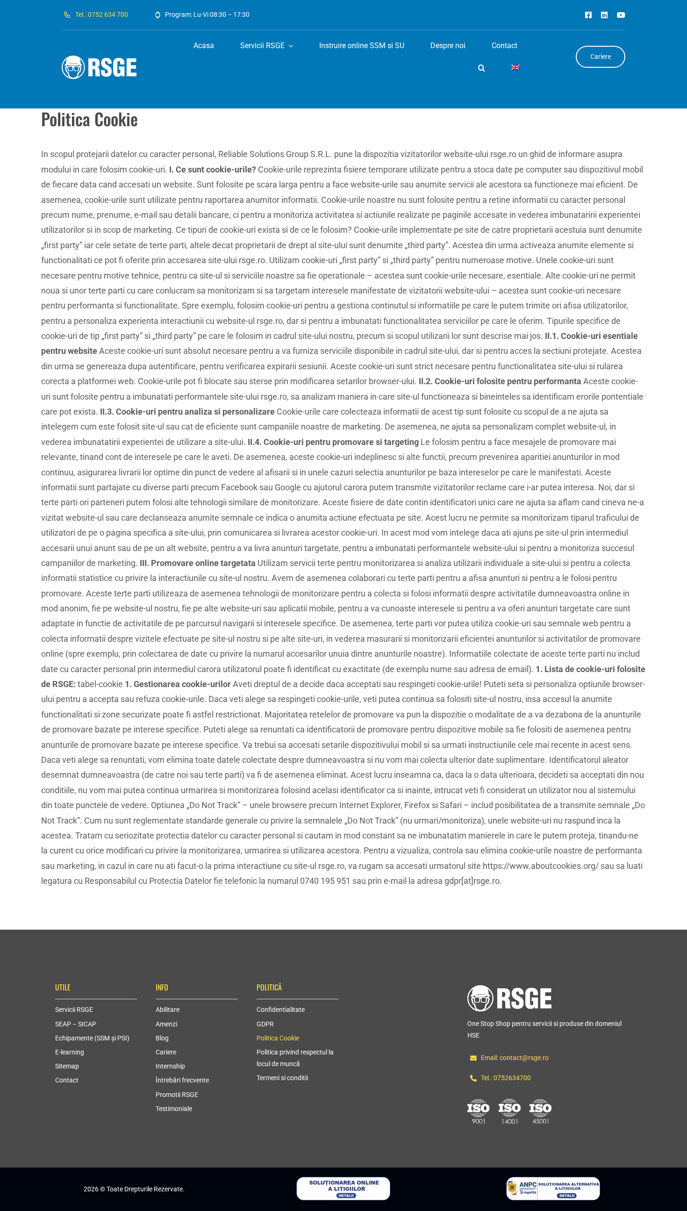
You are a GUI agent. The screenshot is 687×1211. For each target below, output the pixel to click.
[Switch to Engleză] (515, 68)
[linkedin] (604, 15)
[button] (481, 68)
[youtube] (621, 15)
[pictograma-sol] (343, 1181)
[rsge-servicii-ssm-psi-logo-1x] (509, 989)
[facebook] (588, 15)
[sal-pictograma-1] (553, 1181)
